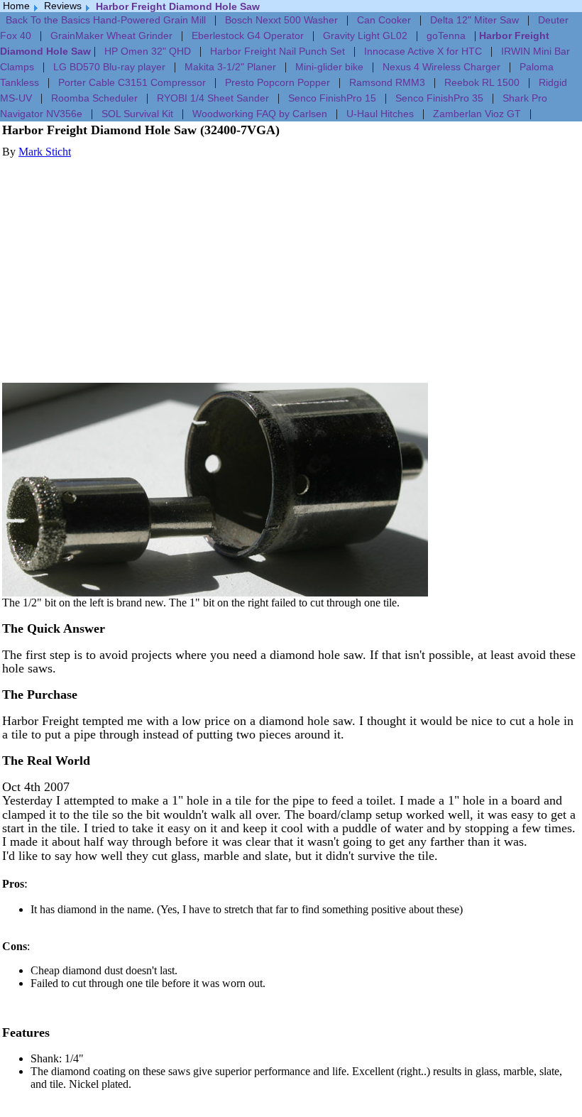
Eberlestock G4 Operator (248, 35)
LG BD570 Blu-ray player (109, 66)
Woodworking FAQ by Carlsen (259, 113)
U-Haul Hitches (380, 113)
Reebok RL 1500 (482, 82)
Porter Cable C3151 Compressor (132, 82)
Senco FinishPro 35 (439, 98)
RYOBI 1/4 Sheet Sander (213, 98)
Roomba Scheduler (94, 98)
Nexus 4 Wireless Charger (441, 66)
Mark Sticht (44, 152)
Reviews (63, 5)
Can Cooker (384, 20)
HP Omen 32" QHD (147, 51)
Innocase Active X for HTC (423, 51)
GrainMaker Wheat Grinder (111, 35)
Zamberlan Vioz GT (477, 113)
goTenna (446, 35)
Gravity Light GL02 (365, 35)
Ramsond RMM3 (387, 82)
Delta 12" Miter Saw (474, 20)
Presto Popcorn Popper (277, 82)
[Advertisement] (291, 257)
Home (16, 5)
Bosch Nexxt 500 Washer (281, 20)
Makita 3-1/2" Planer (230, 66)
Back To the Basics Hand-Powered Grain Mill (106, 20)
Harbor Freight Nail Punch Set (277, 51)
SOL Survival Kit (137, 113)
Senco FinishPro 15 (332, 98)
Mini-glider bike (329, 66)
